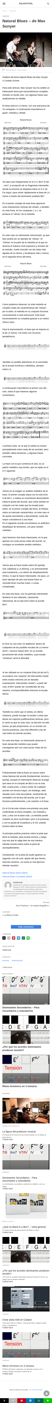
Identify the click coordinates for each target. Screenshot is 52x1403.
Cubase (5, 1314)
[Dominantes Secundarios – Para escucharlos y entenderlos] (26, 990)
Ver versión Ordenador (36, 1389)
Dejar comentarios (26, 927)
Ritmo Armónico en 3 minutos (19, 1086)
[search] (48, 3)
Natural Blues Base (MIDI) (15, 873)
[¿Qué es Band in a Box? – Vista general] (26, 1206)
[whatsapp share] (23, 938)
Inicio (4, 11)
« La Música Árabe (10, 915)
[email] (13, 1400)
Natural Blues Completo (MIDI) (17, 876)
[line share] (28, 938)
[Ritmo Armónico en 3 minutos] (26, 1069)
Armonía (13, 11)
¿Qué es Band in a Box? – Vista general (24, 1227)
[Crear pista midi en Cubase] (26, 1299)
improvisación (17, 960)
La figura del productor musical (19, 1131)
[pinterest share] (13, 938)
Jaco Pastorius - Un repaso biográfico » (33, 905)
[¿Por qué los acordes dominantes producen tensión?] (26, 1029)
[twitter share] (4, 938)
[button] (26, 141)
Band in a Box (8, 1221)
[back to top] (47, 1393)
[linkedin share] (18, 938)
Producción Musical (11, 1126)
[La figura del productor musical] (26, 1110)
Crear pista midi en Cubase (17, 1319)
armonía (5, 960)
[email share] (8, 938)
